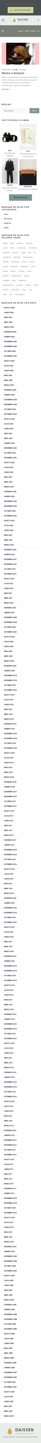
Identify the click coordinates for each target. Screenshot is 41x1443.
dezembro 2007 (10, 1372)
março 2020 (9, 661)
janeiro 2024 (9, 443)
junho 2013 (8, 1053)
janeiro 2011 (9, 1193)
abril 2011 (8, 1179)
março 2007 (9, 1416)
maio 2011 (8, 1174)
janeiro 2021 (9, 613)
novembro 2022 (10, 506)
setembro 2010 (10, 1213)
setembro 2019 (10, 690)
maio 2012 (8, 1116)
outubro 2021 (10, 569)
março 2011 (9, 1184)
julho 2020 (8, 642)
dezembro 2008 (10, 1314)
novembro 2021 (10, 564)
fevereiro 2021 (10, 608)
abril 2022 (8, 540)
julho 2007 (8, 1397)
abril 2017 (8, 830)
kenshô (5, 266)
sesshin (6, 290)
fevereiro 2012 (10, 1130)
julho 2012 (8, 1106)
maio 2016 (8, 884)
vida (30, 290)
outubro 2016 (10, 859)
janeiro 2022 (9, 554)
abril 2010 (8, 1237)
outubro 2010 (10, 1208)
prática (26, 276)
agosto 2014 (9, 985)
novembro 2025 (10, 346)
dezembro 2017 (10, 792)
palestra (6, 276)
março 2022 (9, 545)
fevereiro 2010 (10, 1247)
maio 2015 (8, 942)
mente (33, 266)
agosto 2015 (9, 927)
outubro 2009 (10, 1266)
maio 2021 (8, 593)
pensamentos (16, 276)
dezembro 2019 (10, 675)
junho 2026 (8, 312)
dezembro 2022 (10, 501)
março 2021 (9, 603)
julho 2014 (8, 990)
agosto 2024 (9, 419)
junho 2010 (8, 1227)
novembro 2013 (10, 1029)
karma (31, 262)
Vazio (24, 290)
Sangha (28, 285)
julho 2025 (8, 366)
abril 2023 (8, 482)
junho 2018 (8, 763)
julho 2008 (8, 1339)
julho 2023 (8, 467)
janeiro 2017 (9, 845)
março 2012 (9, 1126)
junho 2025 (8, 371)
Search (34, 111)
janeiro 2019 (9, 729)
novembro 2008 (10, 1319)
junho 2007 (8, 1401)
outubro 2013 (10, 1034)
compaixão (21, 248)
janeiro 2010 (9, 1251)
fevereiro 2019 (10, 724)
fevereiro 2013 (10, 1072)
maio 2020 (8, 651)
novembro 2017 (10, 796)
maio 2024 (8, 433)
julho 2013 (8, 1048)
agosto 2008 (9, 1334)
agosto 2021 (9, 579)
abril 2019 (8, 714)
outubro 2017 (10, 801)
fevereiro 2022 (10, 550)
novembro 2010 (10, 1203)
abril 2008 (8, 1353)
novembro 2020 (10, 622)
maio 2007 (8, 1406)
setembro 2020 (10, 632)
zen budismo (19, 294)
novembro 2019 (10, 680)
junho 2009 (8, 1285)
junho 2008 (8, 1343)
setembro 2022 (10, 516)
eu (35, 253)
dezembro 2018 (10, 734)
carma (5, 248)
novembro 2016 (10, 855)
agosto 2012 (9, 1101)
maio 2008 (8, 1348)
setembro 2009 (10, 1271)
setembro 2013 (10, 1038)
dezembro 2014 (10, 966)
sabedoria (22, 280)
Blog (13, 70)
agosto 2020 (9, 637)
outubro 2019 (10, 685)
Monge (13, 271)
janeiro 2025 (9, 395)
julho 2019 (8, 700)
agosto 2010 (9, 1218)
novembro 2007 (10, 1377)
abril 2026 (8, 322)
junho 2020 (8, 646)
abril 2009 (8, 1295)
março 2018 (9, 777)
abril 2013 (8, 1063)
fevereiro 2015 (10, 956)
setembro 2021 (10, 574)
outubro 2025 (10, 351)
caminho (29, 243)
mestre (5, 271)
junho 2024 (8, 429)
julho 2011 (8, 1164)
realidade (6, 280)
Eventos (7, 223)
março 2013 (9, 1067)
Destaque (8, 219)
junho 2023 (8, 472)
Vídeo (6, 228)
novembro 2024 (10, 404)
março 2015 (9, 951)
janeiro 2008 (9, 1368)
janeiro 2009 (9, 1309)
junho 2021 (8, 588)
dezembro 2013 (10, 1024)
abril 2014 (8, 1005)
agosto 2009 (9, 1276)
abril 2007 (8, 1411)
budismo (20, 243)
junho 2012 (8, 1111)
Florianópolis (28, 257)
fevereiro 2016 (10, 898)
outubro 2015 (10, 917)
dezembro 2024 (10, 400)
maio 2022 (8, 535)
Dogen (23, 253)
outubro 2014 (10, 976)
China (12, 248)
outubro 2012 (10, 1092)
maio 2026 (8, 317)
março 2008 (9, 1358)
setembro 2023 (10, 458)
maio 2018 (8, 767)
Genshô (6, 262)
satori (36, 285)
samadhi (19, 285)
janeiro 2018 (9, 787)
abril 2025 (8, 380)
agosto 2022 (9, 521)
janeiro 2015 (9, 961)
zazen (5, 294)
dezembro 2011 (10, 1140)
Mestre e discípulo (13, 73)
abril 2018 (8, 772)
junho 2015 (8, 937)
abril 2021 (8, 598)
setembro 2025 (10, 356)
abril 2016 (8, 888)
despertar (6, 253)
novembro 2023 (10, 448)
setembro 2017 (10, 806)
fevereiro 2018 (10, 782)
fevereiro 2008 (10, 1363)
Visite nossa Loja (20, 197)
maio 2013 (8, 1058)
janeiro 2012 (9, 1135)
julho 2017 (8, 816)
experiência (7, 257)
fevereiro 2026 (10, 332)
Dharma (15, 253)
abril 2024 (8, 438)
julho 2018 (8, 758)
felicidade (17, 257)
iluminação (15, 262)
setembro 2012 (10, 1097)
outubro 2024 (10, 409)
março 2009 (9, 1300)
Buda (12, 243)
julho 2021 (8, 583)
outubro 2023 (10, 453)
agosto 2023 (9, 462)
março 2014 (9, 1009)
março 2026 (9, 327)
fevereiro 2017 (10, 840)
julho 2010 (8, 1222)
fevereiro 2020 (10, 666)
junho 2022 (8, 530)
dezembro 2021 (10, 559)
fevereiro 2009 (10, 1305)
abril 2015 (8, 946)
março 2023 (9, 487)
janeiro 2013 (9, 1077)
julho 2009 (8, 1280)
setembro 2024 (10, 414)
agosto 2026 (9, 308)
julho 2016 (8, 874)
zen (11, 294)
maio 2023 (8, 477)
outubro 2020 (10, 627)
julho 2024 (8, 424)
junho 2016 (8, 879)
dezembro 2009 (10, 1256)
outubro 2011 (10, 1150)
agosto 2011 (9, 1159)
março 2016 (9, 893)
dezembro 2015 (10, 908)
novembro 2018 (10, 738)
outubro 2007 (10, 1382)
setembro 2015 (10, 922)
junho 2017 (8, 821)
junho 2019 (8, 704)
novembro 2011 (10, 1145)
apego (5, 243)
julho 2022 (8, 525)
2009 (27, 31)
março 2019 (9, 719)
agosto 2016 (9, 869)
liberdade (14, 266)
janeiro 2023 (9, 496)
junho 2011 (8, 1169)
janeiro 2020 (9, 671)
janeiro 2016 (9, 903)
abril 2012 (8, 1121)
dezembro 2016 (10, 850)
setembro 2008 (10, 1329)
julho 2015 (8, 932)
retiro (14, 280)
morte (29, 271)
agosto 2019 (9, 695)
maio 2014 (8, 1000)
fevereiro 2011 (10, 1188)
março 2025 (9, 385)
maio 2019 (8, 709)
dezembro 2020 (10, 617)
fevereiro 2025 (10, 390)
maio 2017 (8, 825)
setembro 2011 (10, 1155)
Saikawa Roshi (8, 285)
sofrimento (15, 290)
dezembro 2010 (10, 1198)
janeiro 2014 (9, 1019)
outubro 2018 (10, 743)
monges (21, 271)
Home (20, 31)
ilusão (24, 262)
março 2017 (9, 835)
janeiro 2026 (9, 337)
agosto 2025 (9, 361)
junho (33, 31)
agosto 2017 (9, 811)
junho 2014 (8, 995)
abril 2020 (8, 656)
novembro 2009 (10, 1261)
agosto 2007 (9, 1392)
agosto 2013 (9, 1043)
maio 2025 (8, 375)
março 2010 (9, 1242)
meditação (24, 266)
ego (29, 253)
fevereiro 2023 (10, 492)
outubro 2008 (10, 1324)
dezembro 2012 (10, 1082)
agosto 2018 (9, 753)
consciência (32, 248)
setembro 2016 (10, 864)
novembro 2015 (10, 913)
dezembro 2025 (10, 341)
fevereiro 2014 (10, 1014)
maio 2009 (8, 1290)
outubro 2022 (10, 511)
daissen (23, 70)
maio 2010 (8, 1232)
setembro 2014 (10, 980)
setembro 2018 (10, 748)
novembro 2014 (10, 971)
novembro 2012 (10, 1087)
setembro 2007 (10, 1387)
